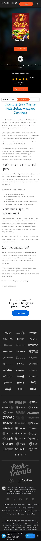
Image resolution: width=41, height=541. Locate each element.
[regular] (20, 79)
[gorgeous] (27, 79)
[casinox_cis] (14, 499)
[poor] (16, 79)
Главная (5, 99)
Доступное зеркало (32, 511)
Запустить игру (20, 49)
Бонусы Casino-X (33, 505)
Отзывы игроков (8, 511)
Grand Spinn (23, 99)
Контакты (19, 511)
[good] (23, 79)
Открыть (30, 536)
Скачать (21, 514)
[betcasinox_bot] (33, 499)
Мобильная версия (13, 508)
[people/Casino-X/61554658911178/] (20, 499)
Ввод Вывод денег (28, 508)
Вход (26, 4)
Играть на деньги (20, 89)
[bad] (13, 79)
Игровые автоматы (18, 505)
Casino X (28, 125)
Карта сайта (30, 514)
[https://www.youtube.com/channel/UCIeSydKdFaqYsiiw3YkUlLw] (7, 499)
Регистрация (20, 313)
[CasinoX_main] (26, 499)
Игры (13, 99)
